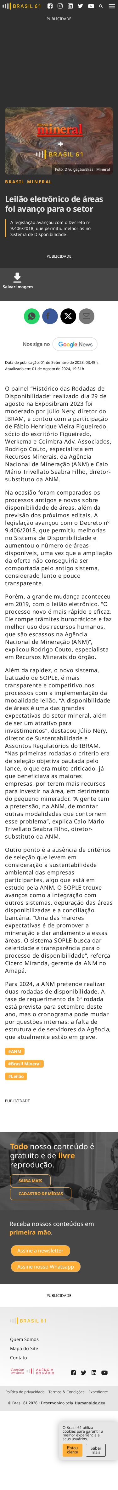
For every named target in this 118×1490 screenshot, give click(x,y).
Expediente (98, 1392)
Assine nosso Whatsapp (45, 1266)
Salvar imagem (18, 286)
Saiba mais (30, 1180)
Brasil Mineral (29, 182)
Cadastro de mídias (41, 1193)
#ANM (14, 1051)
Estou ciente (72, 1450)
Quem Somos (24, 1339)
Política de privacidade (25, 1392)
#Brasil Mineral (24, 1064)
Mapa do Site (24, 1348)
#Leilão (16, 1076)
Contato (18, 1358)
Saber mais (96, 1450)
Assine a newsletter (40, 1250)
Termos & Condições (66, 1392)
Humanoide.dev (90, 1403)
